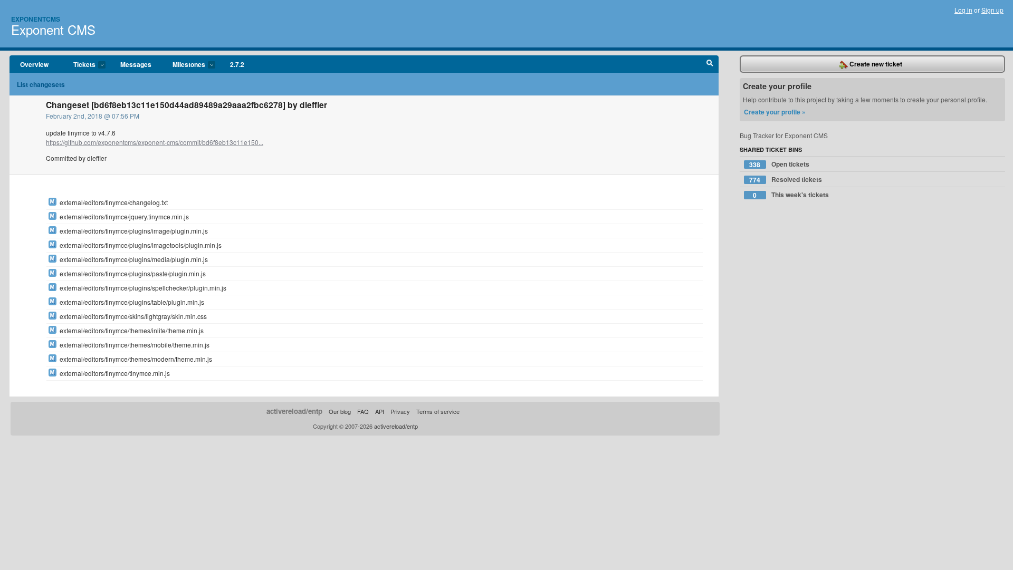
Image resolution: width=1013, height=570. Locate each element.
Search (710, 64)
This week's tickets (791, 195)
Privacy (400, 411)
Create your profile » (775, 112)
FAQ (363, 411)
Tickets (79, 65)
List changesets (41, 84)
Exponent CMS (53, 29)
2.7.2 (237, 64)
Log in (963, 9)
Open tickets (779, 164)
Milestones (183, 65)
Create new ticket (875, 64)
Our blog (340, 411)
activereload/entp (294, 411)
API (379, 411)
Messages (135, 64)
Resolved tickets (785, 180)
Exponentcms (35, 19)
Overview (34, 64)
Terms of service (438, 411)
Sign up (992, 9)
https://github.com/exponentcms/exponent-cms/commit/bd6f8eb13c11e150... (154, 142)
